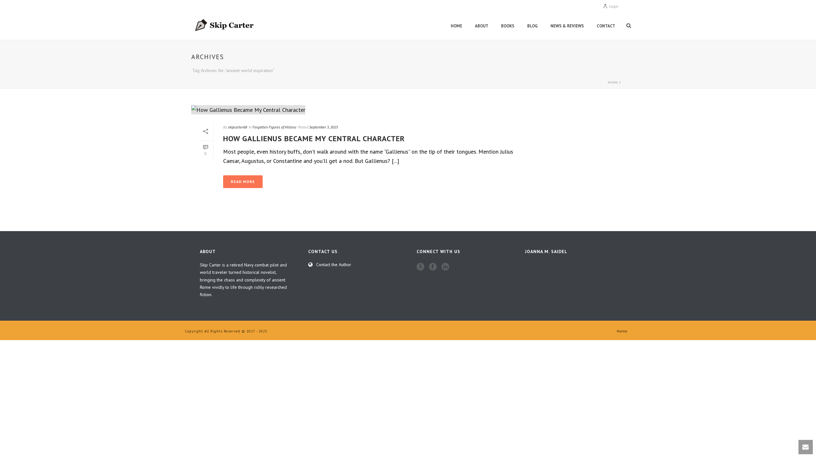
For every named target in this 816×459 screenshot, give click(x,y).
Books (507, 26)
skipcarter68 (237, 127)
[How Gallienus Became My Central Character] (363, 109)
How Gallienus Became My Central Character (314, 138)
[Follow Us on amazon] (420, 267)
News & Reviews (567, 26)
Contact (606, 26)
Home (456, 26)
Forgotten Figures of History (274, 127)
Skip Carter (210, 265)
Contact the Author (333, 264)
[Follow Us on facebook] (433, 267)
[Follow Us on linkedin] (445, 267)
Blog (532, 26)
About (481, 26)
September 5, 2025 (323, 127)
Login (613, 6)
